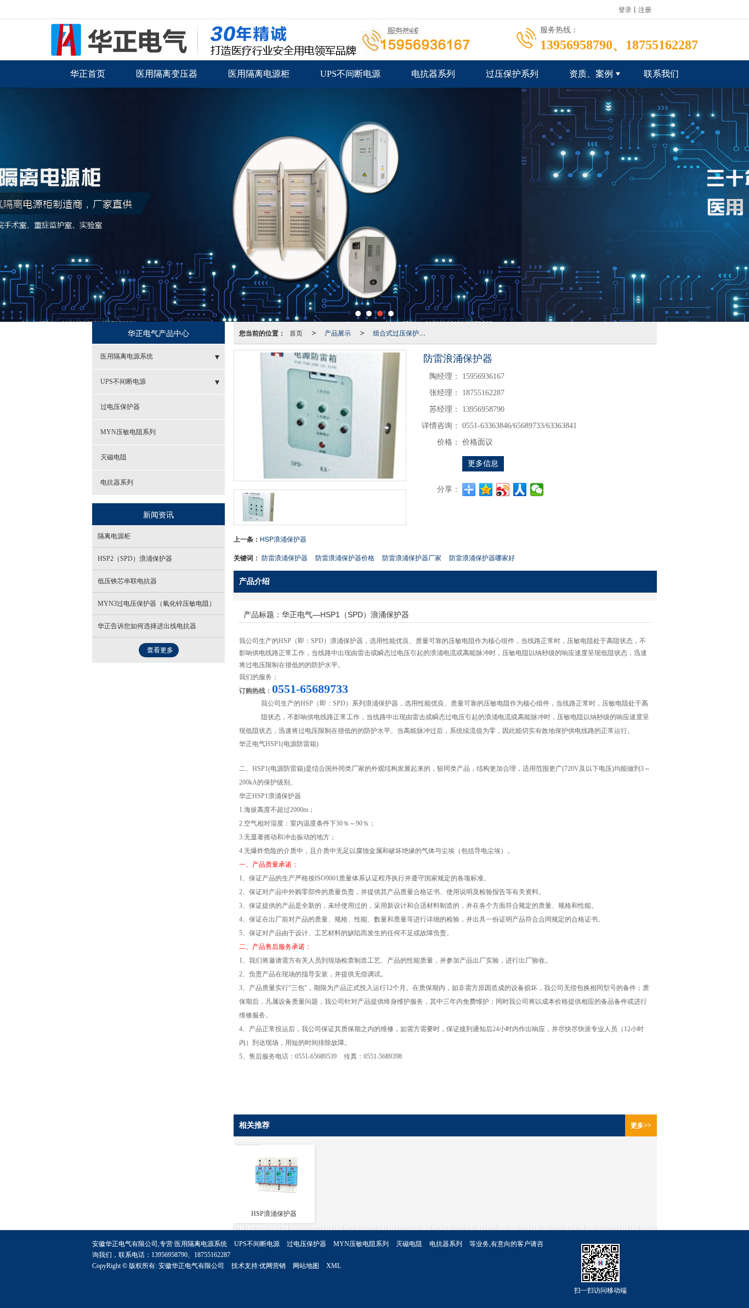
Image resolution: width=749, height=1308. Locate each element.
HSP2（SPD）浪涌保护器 (135, 558)
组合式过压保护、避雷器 (402, 332)
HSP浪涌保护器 (283, 538)
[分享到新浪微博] (503, 489)
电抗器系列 (433, 73)
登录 (625, 9)
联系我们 (661, 73)
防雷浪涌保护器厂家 (411, 557)
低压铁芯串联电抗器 (127, 581)
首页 (296, 332)
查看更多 (160, 650)
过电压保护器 (120, 407)
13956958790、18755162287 (190, 1255)
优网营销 (272, 1266)
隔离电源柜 (114, 536)
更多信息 (483, 463)
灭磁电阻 (113, 457)
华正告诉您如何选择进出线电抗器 (147, 626)
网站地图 (306, 1266)
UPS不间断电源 (350, 73)
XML (333, 1266)
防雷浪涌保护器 (285, 557)
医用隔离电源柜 (259, 73)
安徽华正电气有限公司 (191, 1266)
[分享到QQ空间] (486, 489)
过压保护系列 (512, 73)
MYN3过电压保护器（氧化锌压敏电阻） (156, 603)
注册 (644, 9)
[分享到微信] (537, 489)
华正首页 (87, 73)
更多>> (641, 1125)
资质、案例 (591, 73)
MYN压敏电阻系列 (128, 432)
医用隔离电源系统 (126, 356)
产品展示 (338, 332)
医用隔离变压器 (166, 73)
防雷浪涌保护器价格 (344, 557)
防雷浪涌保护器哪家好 (482, 557)
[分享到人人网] (520, 489)
